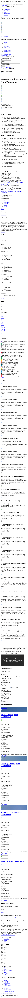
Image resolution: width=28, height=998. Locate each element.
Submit (2, 912)
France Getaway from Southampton (9, 716)
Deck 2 (2, 315)
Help (5, 972)
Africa (5, 42)
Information (6, 202)
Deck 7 (2, 322)
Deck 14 (3, 332)
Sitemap (6, 988)
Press (5, 941)
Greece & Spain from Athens (12, 861)
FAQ (5, 974)
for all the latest (10, 917)
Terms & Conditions (9, 991)
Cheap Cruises (7, 973)
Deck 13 (3, 330)
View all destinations (6, 54)
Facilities (6, 203)
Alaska (5, 43)
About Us (6, 939)
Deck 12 (3, 329)
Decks (5, 205)
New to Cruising (8, 970)
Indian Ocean (7, 47)
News (5, 940)
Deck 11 (3, 327)
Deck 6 (2, 320)
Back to (6, 67)
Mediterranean (7, 50)
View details (4, 755)
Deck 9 (2, 325)
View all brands (4, 36)
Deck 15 (3, 333)
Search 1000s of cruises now (8, 935)
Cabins (5, 206)
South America (7, 51)
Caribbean (6, 46)
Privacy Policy (7, 989)
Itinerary (6, 200)
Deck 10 (3, 326)
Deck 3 (2, 316)
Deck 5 (2, 319)
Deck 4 (2, 318)
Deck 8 (2, 323)
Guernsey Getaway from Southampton (10, 765)
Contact (6, 967)
